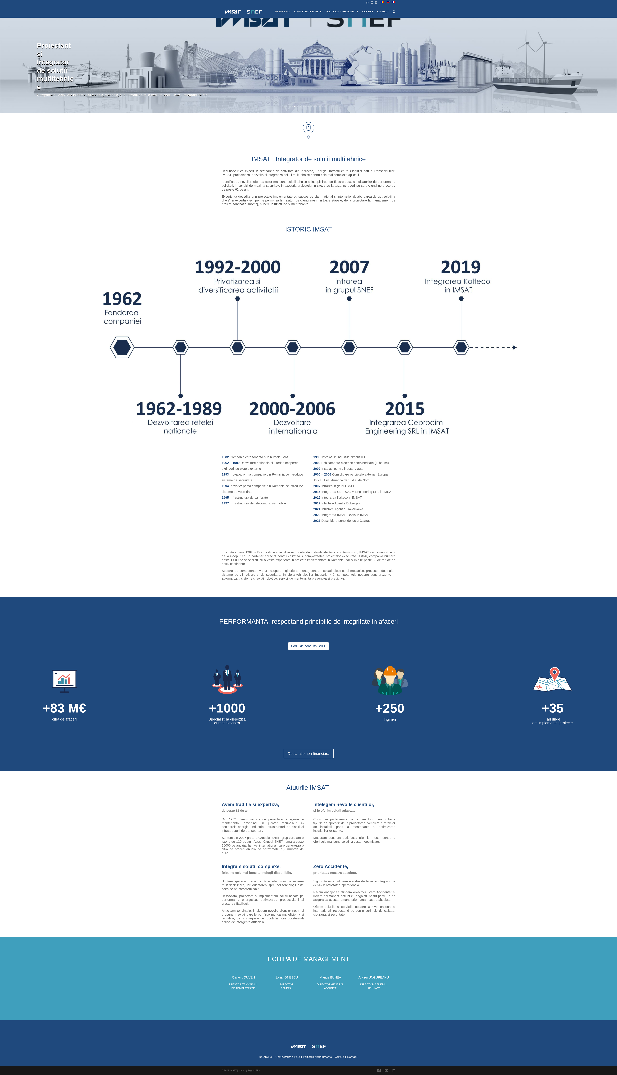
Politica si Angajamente (342, 11)
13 (325, 106)
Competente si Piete (287, 1056)
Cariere (367, 11)
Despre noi (282, 11)
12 (322, 106)
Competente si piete (308, 11)
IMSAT (233, 1070)
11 (319, 106)
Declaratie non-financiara (308, 754)
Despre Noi (265, 1056)
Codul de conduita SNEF (308, 646)
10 (316, 106)
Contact (383, 11)
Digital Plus (254, 1070)
